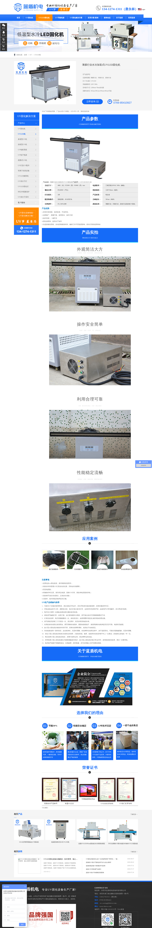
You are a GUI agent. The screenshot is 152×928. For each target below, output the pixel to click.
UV (31, 55)
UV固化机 (29, 18)
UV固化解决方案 (76, 18)
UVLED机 (37, 55)
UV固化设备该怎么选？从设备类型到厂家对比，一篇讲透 (102, 859)
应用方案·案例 (93, 18)
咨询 (3, 35)
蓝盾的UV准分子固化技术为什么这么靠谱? (98, 862)
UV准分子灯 (22, 181)
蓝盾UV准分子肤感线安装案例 (95, 872)
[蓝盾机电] (28, 10)
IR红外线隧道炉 (23, 192)
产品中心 (21, 123)
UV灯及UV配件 (23, 165)
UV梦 (52, 9)
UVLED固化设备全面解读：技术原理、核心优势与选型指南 (61, 859)
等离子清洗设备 (23, 171)
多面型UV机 (22, 139)
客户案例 (21, 203)
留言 (3, 49)
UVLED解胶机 (23, 176)
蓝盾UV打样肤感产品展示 (93, 869)
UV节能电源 (59, 18)
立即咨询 (90, 101)
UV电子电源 (22, 155)
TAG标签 (120, 909)
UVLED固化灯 (23, 186)
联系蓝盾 (131, 18)
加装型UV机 (22, 144)
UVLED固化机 (44, 18)
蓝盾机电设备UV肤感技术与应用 (95, 866)
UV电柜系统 (22, 150)
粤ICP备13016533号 (108, 909)
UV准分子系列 (23, 197)
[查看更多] (75, 872)
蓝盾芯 (64, 9)
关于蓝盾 (119, 18)
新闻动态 (107, 18)
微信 (3, 28)
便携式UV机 (22, 160)
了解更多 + (133, 814)
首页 (18, 18)
